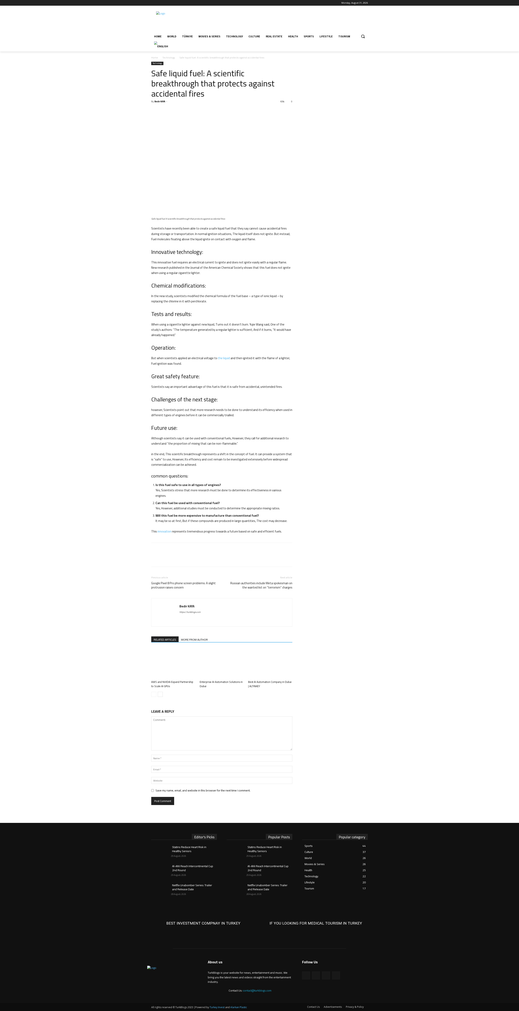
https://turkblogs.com (190, 612)
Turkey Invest (217, 1007)
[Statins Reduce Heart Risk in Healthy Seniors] (161, 852)
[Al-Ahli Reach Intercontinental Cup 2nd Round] (161, 871)
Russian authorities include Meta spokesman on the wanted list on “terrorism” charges (261, 585)
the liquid (224, 358)
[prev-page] (153, 694)
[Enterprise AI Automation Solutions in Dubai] (222, 663)
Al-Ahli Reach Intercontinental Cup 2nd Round (192, 868)
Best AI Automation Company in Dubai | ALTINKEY (270, 684)
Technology (168, 57)
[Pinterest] (174, 111)
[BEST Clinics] (316, 923)
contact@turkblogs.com (257, 990)
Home (154, 57)
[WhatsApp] (183, 111)
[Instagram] (159, 3)
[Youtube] (170, 3)
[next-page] (160, 694)
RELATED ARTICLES (165, 639)
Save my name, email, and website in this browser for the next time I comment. (202, 790)
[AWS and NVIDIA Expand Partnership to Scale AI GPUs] (173, 663)
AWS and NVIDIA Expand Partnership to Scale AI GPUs (172, 684)
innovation (164, 531)
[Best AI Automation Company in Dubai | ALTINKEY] (270, 663)
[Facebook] (153, 3)
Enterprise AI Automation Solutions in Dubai (221, 684)
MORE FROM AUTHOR (194, 639)
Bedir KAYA (159, 101)
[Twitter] (165, 3)
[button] (363, 36)
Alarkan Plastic (238, 1007)
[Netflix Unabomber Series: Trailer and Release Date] (161, 890)
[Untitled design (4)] (203, 923)
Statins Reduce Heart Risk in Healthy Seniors (189, 849)
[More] (193, 111)
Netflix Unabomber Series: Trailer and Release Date (192, 887)
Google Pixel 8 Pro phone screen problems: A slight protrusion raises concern (183, 585)
